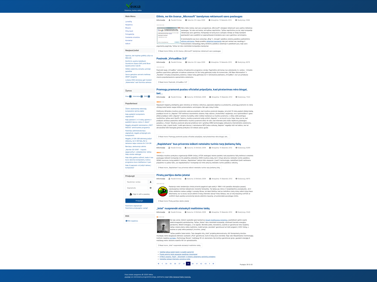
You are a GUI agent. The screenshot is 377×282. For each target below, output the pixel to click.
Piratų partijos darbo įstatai (173, 174)
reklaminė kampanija (213, 41)
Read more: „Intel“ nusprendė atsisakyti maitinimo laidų (179, 245)
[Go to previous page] (162, 263)
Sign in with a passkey (141, 194)
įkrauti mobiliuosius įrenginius (216, 220)
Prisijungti (139, 201)
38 (184, 264)
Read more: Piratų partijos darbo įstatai (174, 201)
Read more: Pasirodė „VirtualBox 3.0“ (173, 82)
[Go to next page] (209, 263)
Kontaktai (128, 40)
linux (127, 96)
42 (201, 264)
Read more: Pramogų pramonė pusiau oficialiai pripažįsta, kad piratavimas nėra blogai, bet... (193, 137)
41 (197, 264)
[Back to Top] (373, 278)
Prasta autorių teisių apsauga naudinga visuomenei (178, 254)
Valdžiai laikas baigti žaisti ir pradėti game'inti (177, 252)
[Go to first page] (158, 263)
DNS (145, 96)
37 (179, 264)
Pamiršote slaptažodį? (133, 206)
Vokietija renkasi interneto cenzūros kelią (175, 259)
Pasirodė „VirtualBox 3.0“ (171, 58)
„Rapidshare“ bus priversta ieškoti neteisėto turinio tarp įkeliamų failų (198, 143)
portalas (173, 238)
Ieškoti (127, 44)
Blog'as (128, 28)
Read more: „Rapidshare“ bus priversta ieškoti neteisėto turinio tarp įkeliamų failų (189, 168)
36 (175, 264)
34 (166, 264)
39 (188, 264)
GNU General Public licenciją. (180, 277)
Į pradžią (128, 22)
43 (206, 264)
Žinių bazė (129, 31)
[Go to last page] (213, 263)
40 (193, 264)
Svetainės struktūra (132, 37)
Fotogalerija (129, 34)
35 (171, 264)
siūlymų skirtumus (187, 41)
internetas (136, 96)
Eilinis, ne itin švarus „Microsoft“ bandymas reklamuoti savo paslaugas (199, 16)
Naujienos (129, 25)
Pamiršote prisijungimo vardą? (136, 208)
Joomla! (127, 277)
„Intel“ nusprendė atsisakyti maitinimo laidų (183, 208)
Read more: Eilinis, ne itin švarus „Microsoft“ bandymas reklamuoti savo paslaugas (190, 51)
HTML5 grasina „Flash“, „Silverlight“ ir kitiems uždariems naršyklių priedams (187, 257)
